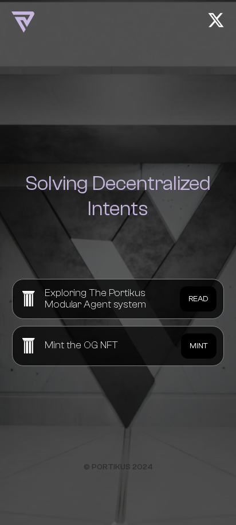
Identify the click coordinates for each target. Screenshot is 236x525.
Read (198, 299)
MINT (199, 346)
